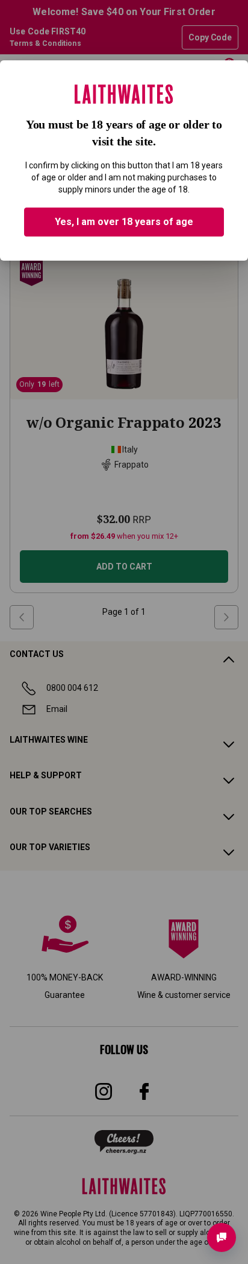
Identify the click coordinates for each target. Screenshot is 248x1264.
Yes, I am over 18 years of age (124, 221)
